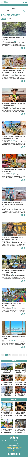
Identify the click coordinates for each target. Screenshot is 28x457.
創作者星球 (10, 440)
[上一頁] (2, 355)
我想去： (14, 8)
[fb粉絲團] (9, 454)
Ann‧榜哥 (13, 41)
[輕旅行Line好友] (18, 454)
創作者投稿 (4, 440)
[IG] (12, 454)
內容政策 (16, 440)
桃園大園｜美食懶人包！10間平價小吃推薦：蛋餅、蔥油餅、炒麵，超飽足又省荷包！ (13, 204)
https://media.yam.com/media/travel (14, 447)
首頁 (2, 5)
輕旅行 (4, 2)
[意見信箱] (15, 454)
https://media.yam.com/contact (14, 450)
